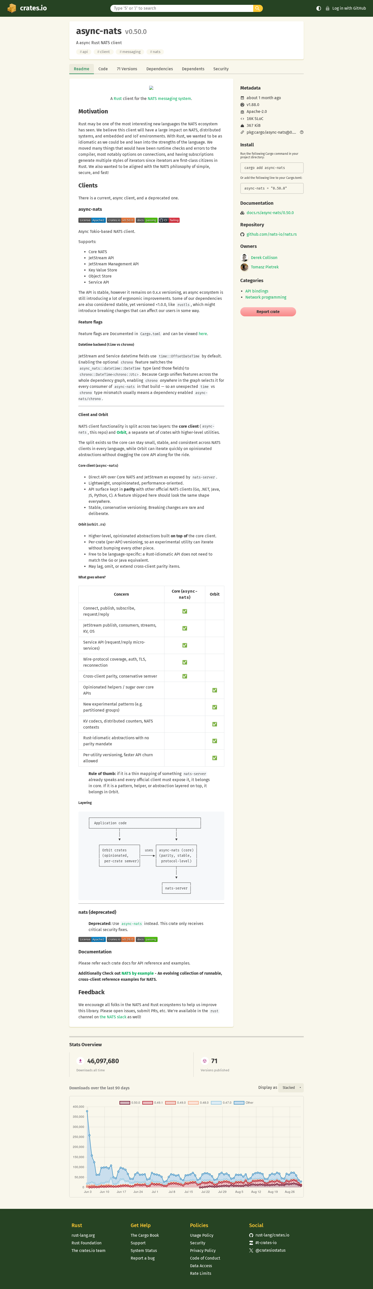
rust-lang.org (83, 1235)
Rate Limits (200, 1273)
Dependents (193, 68)
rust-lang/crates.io (269, 1235)
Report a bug (143, 1258)
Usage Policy (201, 1235)
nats (155, 51)
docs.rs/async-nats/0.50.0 (270, 213)
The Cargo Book (145, 1235)
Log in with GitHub (349, 8)
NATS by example (138, 973)
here (203, 333)
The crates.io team (89, 1250)
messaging (130, 51)
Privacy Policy (203, 1250)
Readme (81, 68)
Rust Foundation (86, 1243)
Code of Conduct (205, 1258)
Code (103, 68)
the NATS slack (113, 1017)
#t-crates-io (263, 1242)
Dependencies (159, 68)
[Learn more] (302, 132)
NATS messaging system (169, 98)
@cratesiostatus (267, 1250)
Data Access (201, 1265)
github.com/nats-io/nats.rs (272, 234)
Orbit (121, 432)
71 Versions (127, 68)
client (103, 51)
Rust (118, 98)
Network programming (265, 297)
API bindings (256, 291)
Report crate (268, 311)
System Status (144, 1250)
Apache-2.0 (257, 111)
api (84, 51)
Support (138, 1243)
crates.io (33, 8)
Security (221, 68)
